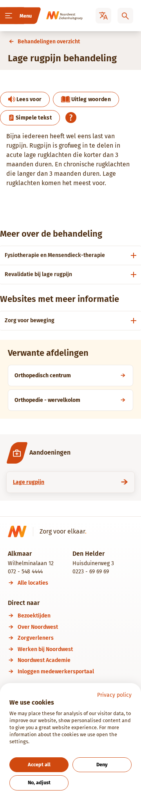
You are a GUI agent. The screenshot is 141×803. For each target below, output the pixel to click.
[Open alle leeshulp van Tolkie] (70, 117)
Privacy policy (114, 695)
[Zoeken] (125, 15)
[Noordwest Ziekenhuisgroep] (57, 15)
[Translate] (103, 15)
